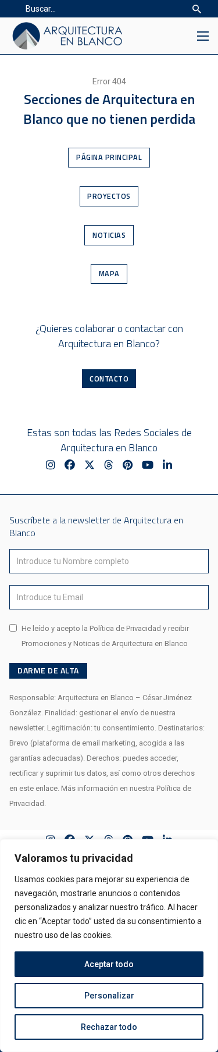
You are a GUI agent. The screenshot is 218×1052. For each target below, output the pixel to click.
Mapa (109, 273)
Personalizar (109, 995)
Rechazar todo (109, 1027)
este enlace (38, 788)
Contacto (109, 378)
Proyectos (109, 196)
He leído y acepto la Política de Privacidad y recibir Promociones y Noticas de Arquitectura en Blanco (105, 636)
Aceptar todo (109, 964)
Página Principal (109, 157)
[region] (109, 945)
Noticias (109, 235)
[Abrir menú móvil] (203, 36)
